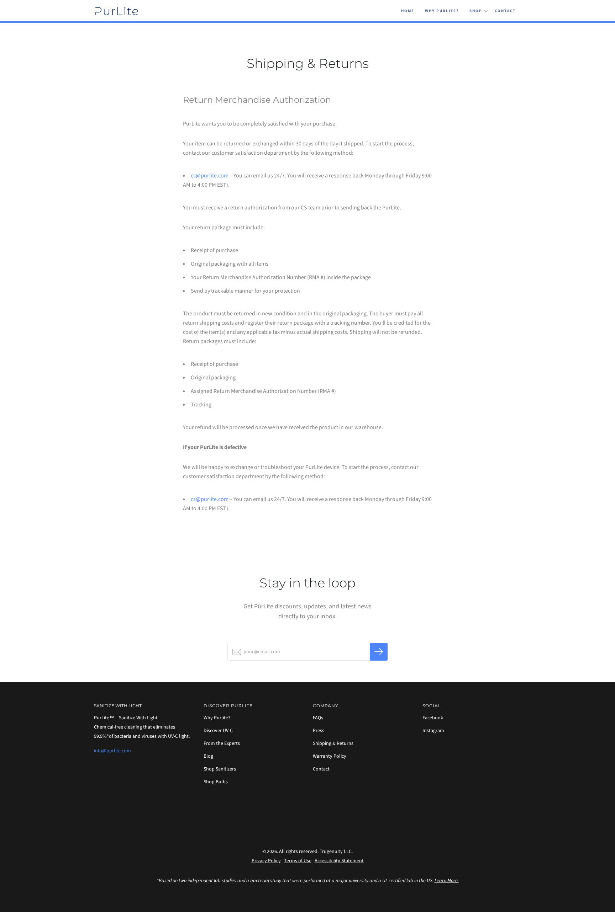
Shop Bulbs (216, 781)
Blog (208, 756)
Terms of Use (297, 860)
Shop (475, 11)
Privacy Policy (266, 860)
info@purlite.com (112, 750)
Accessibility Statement (339, 860)
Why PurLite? (442, 11)
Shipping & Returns (333, 743)
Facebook (432, 717)
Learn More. (447, 880)
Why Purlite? (217, 717)
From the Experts (222, 743)
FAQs (318, 717)
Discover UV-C (218, 730)
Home (407, 11)
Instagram (433, 730)
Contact (505, 11)
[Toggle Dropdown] (486, 11)
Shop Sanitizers (220, 769)
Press (318, 730)
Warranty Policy (329, 756)
